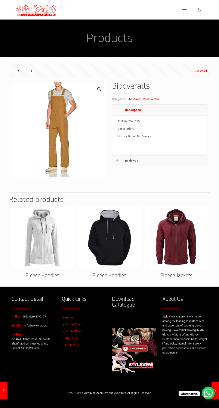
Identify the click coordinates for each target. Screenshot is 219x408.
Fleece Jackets (176, 275)
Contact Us (72, 345)
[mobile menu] (184, 9)
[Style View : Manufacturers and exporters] (36, 9)
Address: (18, 334)
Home (69, 317)
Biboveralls (134, 99)
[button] (99, 89)
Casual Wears (150, 99)
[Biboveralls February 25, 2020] (3, 390)
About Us (71, 338)
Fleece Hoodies (42, 275)
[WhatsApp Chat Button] (208, 393)
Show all (201, 70)
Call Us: (17, 316)
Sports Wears (73, 331)
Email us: (18, 325)
